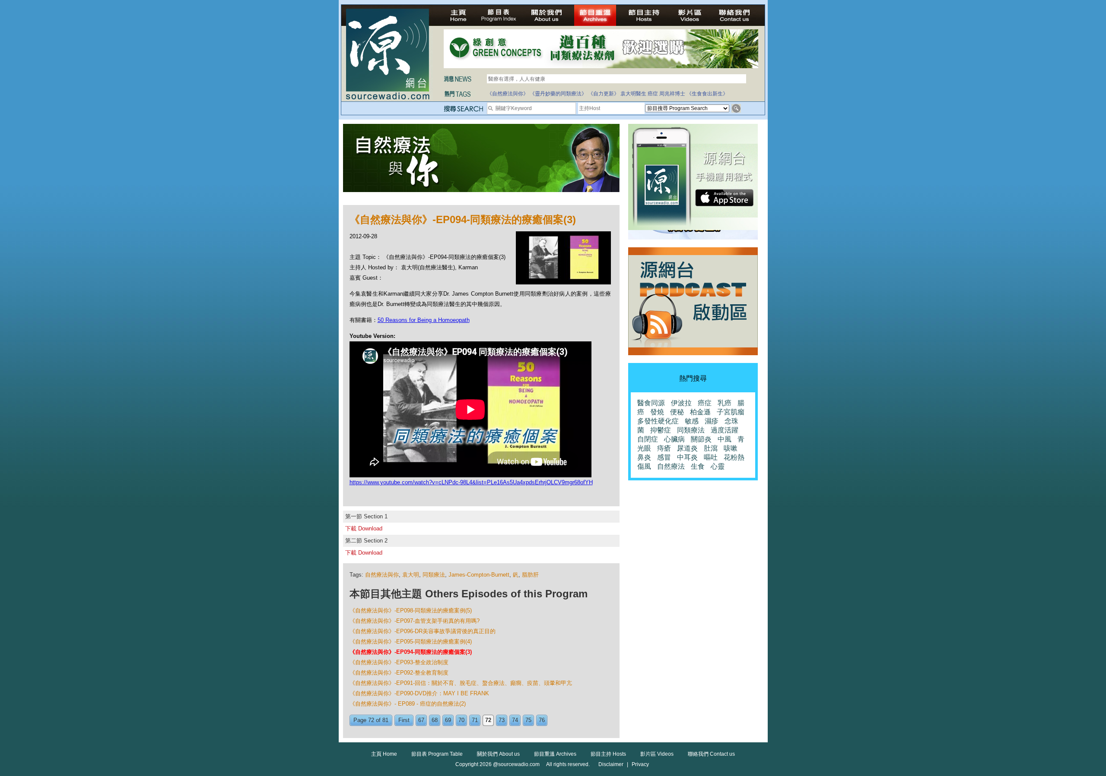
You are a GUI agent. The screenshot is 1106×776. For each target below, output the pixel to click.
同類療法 (434, 574)
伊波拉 (681, 403)
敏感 (692, 421)
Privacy (640, 764)
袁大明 (410, 574)
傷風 (644, 466)
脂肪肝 (530, 574)
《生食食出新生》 (707, 94)
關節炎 (701, 439)
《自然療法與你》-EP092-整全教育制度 (399, 672)
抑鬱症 (660, 430)
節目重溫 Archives (555, 754)
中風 (724, 439)
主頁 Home (384, 754)
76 (542, 720)
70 (461, 720)
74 (515, 720)
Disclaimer (610, 764)
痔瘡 (664, 448)
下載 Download (363, 528)
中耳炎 (687, 457)
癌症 (653, 94)
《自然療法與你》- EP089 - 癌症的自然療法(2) (408, 703)
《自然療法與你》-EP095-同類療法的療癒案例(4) (411, 641)
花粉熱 (734, 457)
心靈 (718, 466)
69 (448, 720)
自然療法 (671, 466)
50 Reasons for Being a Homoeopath (424, 320)
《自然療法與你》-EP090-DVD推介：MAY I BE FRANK (419, 693)
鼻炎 (644, 457)
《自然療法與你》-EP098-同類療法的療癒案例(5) (411, 610)
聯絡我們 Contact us (711, 754)
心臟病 (674, 439)
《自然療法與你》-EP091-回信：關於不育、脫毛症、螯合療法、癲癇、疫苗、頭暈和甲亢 (461, 683)
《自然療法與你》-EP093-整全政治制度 (399, 662)
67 (421, 720)
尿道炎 (687, 448)
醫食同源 (651, 403)
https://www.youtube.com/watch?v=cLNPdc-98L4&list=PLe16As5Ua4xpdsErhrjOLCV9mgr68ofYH (471, 482)
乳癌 (724, 403)
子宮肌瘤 (730, 412)
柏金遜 (700, 412)
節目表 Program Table (437, 754)
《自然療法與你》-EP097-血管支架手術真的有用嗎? (415, 621)
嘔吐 (711, 457)
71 (475, 720)
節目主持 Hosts (608, 754)
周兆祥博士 (672, 94)
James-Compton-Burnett (478, 574)
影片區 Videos (657, 754)
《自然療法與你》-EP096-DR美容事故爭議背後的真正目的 (423, 631)
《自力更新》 (603, 94)
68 (435, 720)
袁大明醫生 (633, 94)
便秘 (677, 412)
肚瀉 (711, 448)
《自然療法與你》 (507, 94)
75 (528, 720)
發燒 (657, 412)
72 (488, 720)
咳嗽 (730, 448)
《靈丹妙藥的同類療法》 (558, 94)
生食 (698, 466)
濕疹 (711, 421)
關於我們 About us (498, 754)
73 (502, 720)
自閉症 (647, 439)
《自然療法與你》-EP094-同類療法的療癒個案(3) (411, 652)
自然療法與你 (382, 574)
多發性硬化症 (658, 421)
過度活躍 (724, 430)
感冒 (664, 457)
